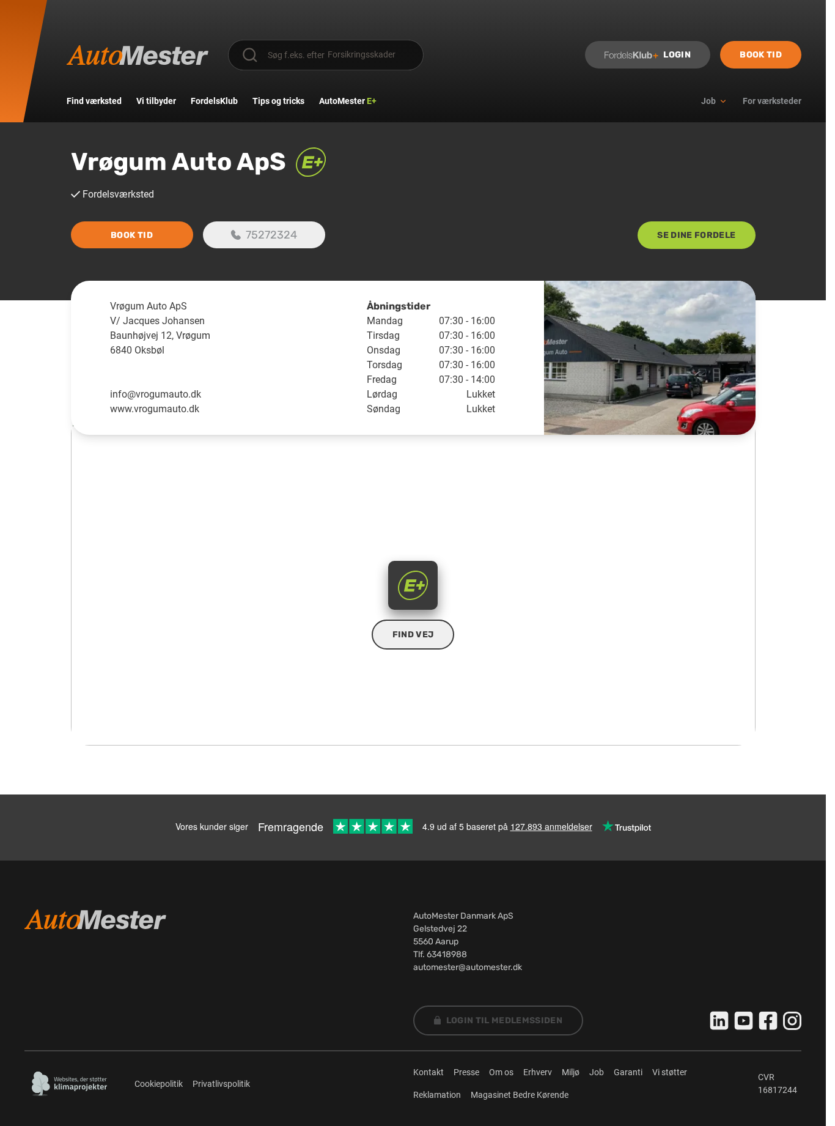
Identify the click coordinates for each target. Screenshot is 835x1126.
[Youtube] (744, 1021)
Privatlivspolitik (221, 1084)
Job (596, 1072)
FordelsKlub (214, 101)
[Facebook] (768, 1021)
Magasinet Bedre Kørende (519, 1095)
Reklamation (437, 1095)
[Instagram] (792, 1021)
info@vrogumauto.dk (155, 394)
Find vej (413, 634)
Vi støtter (669, 1072)
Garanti (628, 1072)
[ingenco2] (69, 1084)
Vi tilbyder (156, 101)
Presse (466, 1072)
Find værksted (94, 101)
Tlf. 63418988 (440, 954)
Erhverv (537, 1072)
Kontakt (428, 1072)
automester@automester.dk (467, 967)
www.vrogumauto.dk (154, 409)
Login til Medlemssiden (504, 1020)
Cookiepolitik (158, 1084)
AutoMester (348, 101)
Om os (501, 1072)
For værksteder (772, 101)
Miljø (570, 1072)
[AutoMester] (137, 55)
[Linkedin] (719, 1021)
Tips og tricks (278, 101)
